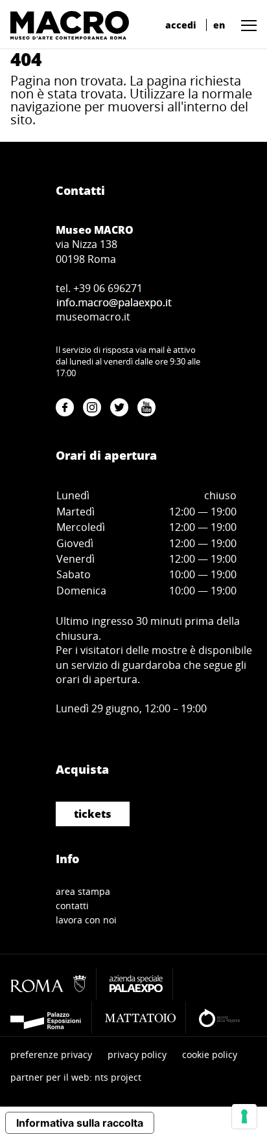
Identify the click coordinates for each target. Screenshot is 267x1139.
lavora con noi (86, 920)
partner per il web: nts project (75, 1077)
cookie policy (209, 1054)
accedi (180, 25)
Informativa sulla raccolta (79, 1122)
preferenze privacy (51, 1054)
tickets (92, 814)
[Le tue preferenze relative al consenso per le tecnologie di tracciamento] (244, 1116)
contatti (72, 905)
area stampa (83, 891)
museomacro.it (93, 317)
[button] (246, 25)
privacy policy (137, 1054)
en (219, 25)
